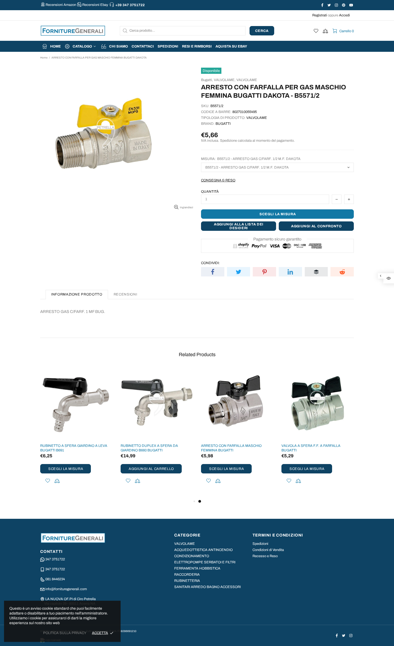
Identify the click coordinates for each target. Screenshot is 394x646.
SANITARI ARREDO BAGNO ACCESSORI (207, 587)
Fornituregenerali (73, 30)
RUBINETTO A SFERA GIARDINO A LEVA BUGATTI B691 (73, 448)
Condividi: (210, 263)
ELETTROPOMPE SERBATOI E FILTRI (204, 562)
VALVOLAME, (225, 80)
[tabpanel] (237, 432)
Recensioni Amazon (61, 5)
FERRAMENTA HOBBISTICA (197, 568)
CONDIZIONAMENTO (191, 556)
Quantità (210, 192)
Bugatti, (207, 80)
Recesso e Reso (265, 556)
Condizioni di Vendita (268, 550)
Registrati (319, 15)
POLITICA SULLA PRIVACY (65, 633)
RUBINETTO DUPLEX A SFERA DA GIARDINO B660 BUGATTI (149, 448)
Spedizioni (260, 544)
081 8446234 (55, 579)
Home (43, 57)
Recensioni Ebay (95, 5)
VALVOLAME (246, 80)
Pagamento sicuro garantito (277, 239)
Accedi (344, 15)
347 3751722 (55, 559)
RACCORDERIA (187, 574)
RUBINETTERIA (187, 581)
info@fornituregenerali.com (66, 589)
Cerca (262, 31)
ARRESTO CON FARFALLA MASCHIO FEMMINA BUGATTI (231, 448)
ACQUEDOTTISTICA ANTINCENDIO (203, 550)
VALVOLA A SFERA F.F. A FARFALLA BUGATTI (310, 448)
